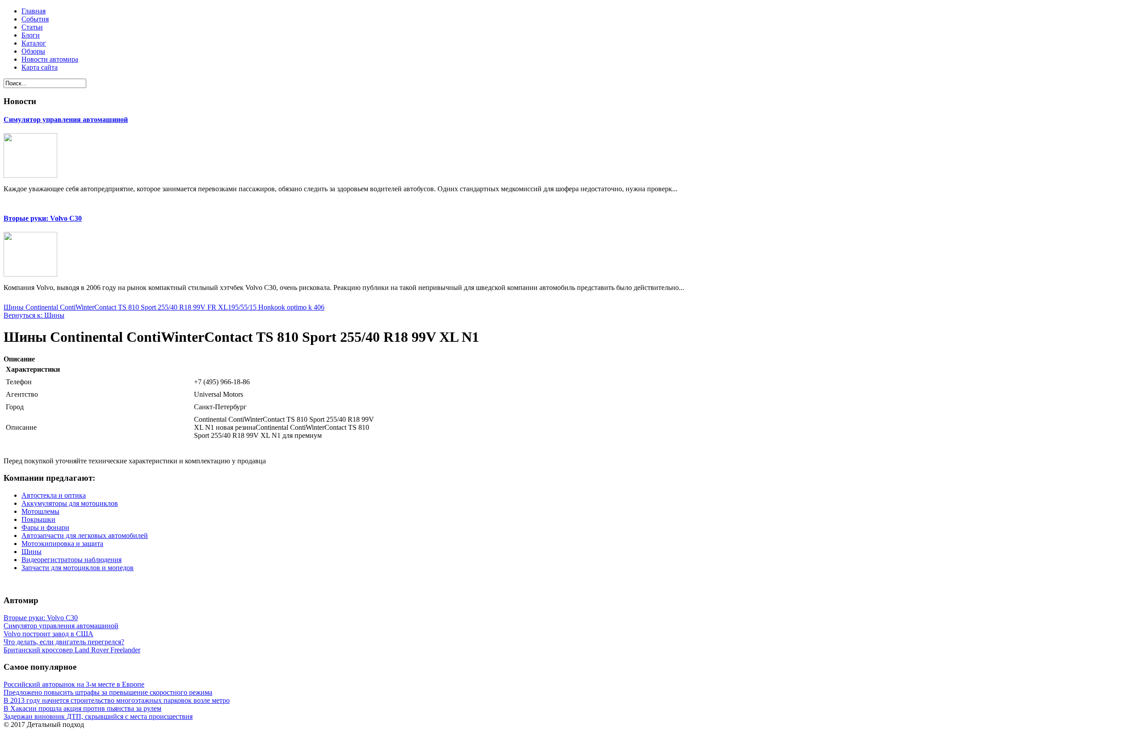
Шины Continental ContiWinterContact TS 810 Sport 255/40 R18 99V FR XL (116, 307)
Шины (31, 551)
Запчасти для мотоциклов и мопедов (77, 567)
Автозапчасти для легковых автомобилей (84, 535)
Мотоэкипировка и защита (62, 543)
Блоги (30, 35)
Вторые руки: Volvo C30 (43, 218)
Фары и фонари (45, 527)
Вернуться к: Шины (34, 315)
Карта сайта (39, 67)
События (35, 19)
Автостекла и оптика (53, 495)
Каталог (33, 43)
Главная (33, 11)
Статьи (32, 27)
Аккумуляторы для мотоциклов (69, 503)
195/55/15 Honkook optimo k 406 (276, 307)
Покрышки (38, 519)
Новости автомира (49, 59)
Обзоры (33, 51)
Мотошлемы (40, 511)
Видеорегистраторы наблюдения (71, 559)
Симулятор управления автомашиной (66, 119)
